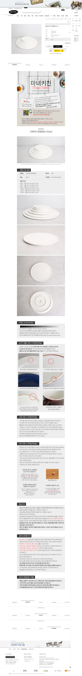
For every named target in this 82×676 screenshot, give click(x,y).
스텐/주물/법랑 (46, 15)
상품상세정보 (14, 64)
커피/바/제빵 (41, 15)
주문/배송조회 (67, 8)
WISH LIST (76, 12)
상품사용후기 (27, 602)
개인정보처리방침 (24, 649)
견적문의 (73, 30)
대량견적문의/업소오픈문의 (18, 8)
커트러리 (28, 15)
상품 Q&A (41, 602)
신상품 (18, 15)
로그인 (60, 8)
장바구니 (49, 46)
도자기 (22, 15)
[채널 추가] (62, 51)
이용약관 (14, 649)
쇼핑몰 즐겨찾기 (11, 8)
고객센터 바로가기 (31, 649)
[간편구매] (57, 51)
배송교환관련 (54, 602)
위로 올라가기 (67, 602)
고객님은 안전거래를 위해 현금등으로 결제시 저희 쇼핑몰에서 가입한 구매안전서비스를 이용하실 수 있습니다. (28, 673)
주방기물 (54, 15)
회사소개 (10, 649)
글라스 (33, 15)
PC (50, 15)
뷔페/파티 (58, 15)
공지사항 (73, 20)
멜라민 (25, 15)
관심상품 (67, 46)
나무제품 (36, 15)
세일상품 (62, 15)
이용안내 (18, 649)
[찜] (65, 51)
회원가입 (63, 8)
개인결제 (66, 15)
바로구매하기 (58, 46)
